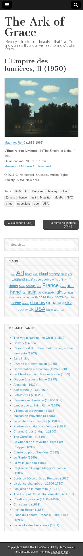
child (35, 274)
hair (70, 285)
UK (31, 309)
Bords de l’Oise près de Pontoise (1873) (41, 478)
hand (15, 291)
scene (16, 303)
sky (68, 302)
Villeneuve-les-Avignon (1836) (35, 410)
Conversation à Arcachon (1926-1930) (40, 369)
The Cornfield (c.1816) (29, 436)
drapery (54, 274)
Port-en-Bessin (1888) (29, 509)
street (9, 203)
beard (28, 274)
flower (22, 286)
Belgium (37, 191)
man (11, 297)
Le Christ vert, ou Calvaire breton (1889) (42, 374)
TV (26, 310)
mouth (34, 297)
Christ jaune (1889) (27, 504)
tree (36, 203)
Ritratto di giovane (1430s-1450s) (37, 499)
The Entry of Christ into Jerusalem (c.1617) (44, 494)
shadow (37, 302)
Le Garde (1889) (25, 457)
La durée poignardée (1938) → (63, 224)
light (33, 197)
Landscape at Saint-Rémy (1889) (37, 405)
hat (23, 292)
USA (46, 203)
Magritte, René (14, 142)
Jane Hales (21, 358)
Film (67, 279)
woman (59, 309)
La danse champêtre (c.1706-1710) (38, 483)
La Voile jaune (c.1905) (30, 462)
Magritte (45, 197)
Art (26, 191)
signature (55, 302)
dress (64, 274)
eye (38, 279)
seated (25, 303)
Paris (50, 297)
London (68, 292)
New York (45, 166)
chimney (52, 191)
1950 (8, 156)
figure (59, 279)
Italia (31, 291)
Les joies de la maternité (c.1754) (37, 488)
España (30, 279)
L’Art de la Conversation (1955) (35, 363)
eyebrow (48, 279)
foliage (31, 286)
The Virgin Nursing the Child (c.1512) (40, 337)
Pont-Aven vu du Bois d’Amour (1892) (40, 426)
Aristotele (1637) (25, 384)
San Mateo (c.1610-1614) (32, 389)
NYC (70, 197)
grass (63, 286)
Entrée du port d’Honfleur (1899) (36, 452)
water (49, 309)
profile (70, 297)
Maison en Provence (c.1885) (34, 415)
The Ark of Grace (34, 27)
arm (13, 274)
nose (42, 297)
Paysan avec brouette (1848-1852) (38, 400)
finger (13, 286)
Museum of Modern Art (20, 166)
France (50, 285)
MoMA (58, 197)
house (23, 197)
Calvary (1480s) (25, 343)
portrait (60, 297)
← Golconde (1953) (19, 223)
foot (39, 286)
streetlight (23, 203)
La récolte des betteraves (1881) (36, 525)
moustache (22, 297)
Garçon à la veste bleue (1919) (35, 379)
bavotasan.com (60, 551)
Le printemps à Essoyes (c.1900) (37, 421)
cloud (65, 191)
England (18, 279)
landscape (45, 292)
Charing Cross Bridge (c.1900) (35, 431)
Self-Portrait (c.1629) (28, 395)
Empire (10, 197)
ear (70, 274)
